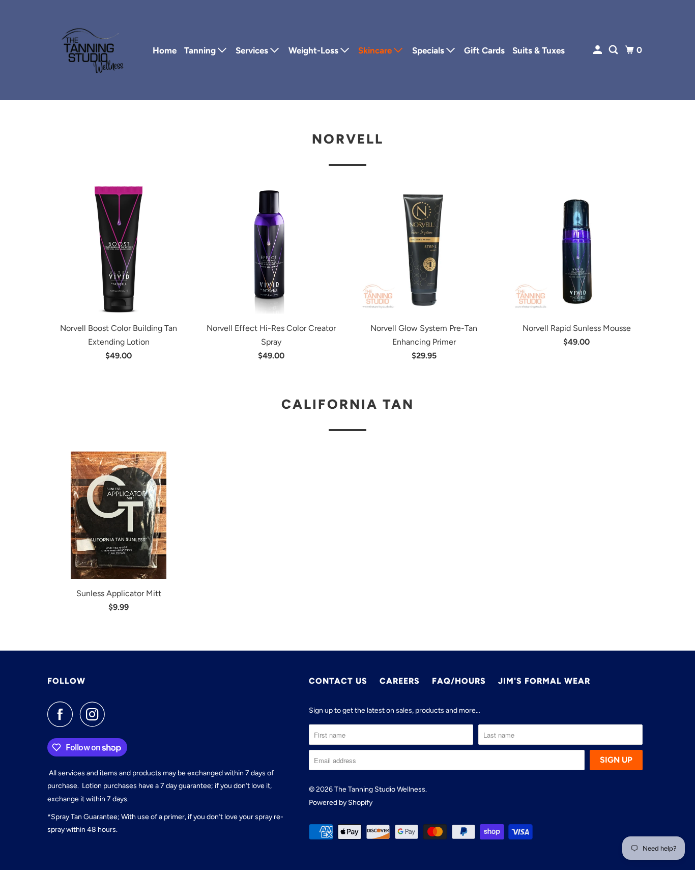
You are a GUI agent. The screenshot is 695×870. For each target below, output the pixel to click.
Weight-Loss (314, 50)
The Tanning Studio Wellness (379, 789)
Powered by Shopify (340, 802)
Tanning (201, 50)
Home (165, 50)
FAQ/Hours (459, 681)
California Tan (347, 404)
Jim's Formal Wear (544, 681)
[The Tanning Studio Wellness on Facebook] (62, 714)
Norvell (348, 139)
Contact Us (338, 681)
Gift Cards (484, 50)
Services (253, 50)
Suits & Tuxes (538, 50)
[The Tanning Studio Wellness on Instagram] (95, 714)
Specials (429, 50)
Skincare (376, 50)
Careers (400, 681)
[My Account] (598, 50)
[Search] (614, 50)
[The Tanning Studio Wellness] (93, 50)
